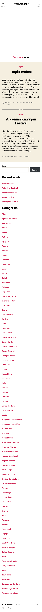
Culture (15, 102)
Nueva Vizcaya (8, 474)
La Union (5, 397)
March (26, 156)
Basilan (5, 251)
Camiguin (6, 305)
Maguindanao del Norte (12, 420)
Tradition (8, 104)
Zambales (6, 579)
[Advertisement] (21, 34)
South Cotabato (8, 543)
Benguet (5, 269)
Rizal (4, 515)
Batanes (5, 260)
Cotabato (6, 328)
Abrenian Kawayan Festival (21, 121)
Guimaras (6, 365)
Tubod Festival (8, 197)
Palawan (5, 488)
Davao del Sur (8, 342)
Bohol (4, 278)
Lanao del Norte (8, 406)
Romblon (5, 520)
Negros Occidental (10, 456)
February (22, 102)
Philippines (6, 502)
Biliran (4, 273)
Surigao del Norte (9, 561)
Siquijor (5, 534)
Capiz (4, 310)
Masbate (5, 433)
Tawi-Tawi (6, 575)
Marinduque (7, 429)
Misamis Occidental (10, 442)
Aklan (4, 228)
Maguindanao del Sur (11, 424)
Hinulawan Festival (9, 193)
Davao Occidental (9, 346)
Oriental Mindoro (9, 483)
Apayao (5, 241)
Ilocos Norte (7, 374)
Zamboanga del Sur (10, 589)
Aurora (5, 246)
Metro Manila (7, 438)
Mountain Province (10, 452)
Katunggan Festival (10, 202)
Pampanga (6, 493)
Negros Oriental (8, 461)
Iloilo (4, 383)
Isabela (5, 388)
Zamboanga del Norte (11, 584)
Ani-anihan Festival (10, 188)
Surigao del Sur (8, 566)
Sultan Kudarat (8, 552)
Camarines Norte (9, 296)
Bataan (5, 255)
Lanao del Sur (7, 410)
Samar (5, 525)
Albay (4, 232)
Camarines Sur (8, 301)
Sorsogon (6, 538)
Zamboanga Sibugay (10, 593)
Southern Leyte (8, 547)
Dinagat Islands (8, 356)
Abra (21, 67)
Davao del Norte (9, 337)
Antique (5, 237)
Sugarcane (29, 102)
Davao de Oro (7, 333)
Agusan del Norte (9, 219)
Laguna (5, 401)
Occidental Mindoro (10, 479)
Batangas (6, 264)
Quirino (5, 511)
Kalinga (5, 392)
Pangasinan (7, 497)
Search (4, 166)
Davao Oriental (8, 351)
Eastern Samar (8, 360)
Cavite (5, 319)
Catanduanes (7, 315)
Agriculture (8, 102)
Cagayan (6, 292)
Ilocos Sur (6, 378)
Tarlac (4, 570)
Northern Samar (9, 465)
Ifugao (4, 369)
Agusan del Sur (8, 223)
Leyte (4, 415)
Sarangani (6, 529)
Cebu (4, 324)
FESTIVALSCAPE (21, 4)
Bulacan (5, 287)
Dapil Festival (20, 72)
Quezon (5, 506)
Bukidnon (6, 283)
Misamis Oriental (9, 447)
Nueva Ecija (7, 470)
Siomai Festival (8, 183)
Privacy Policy (7, 608)
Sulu (4, 557)
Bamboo (7, 156)
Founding (20, 156)
